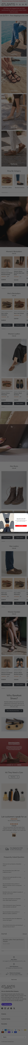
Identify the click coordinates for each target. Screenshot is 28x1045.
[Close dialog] (27, 513)
